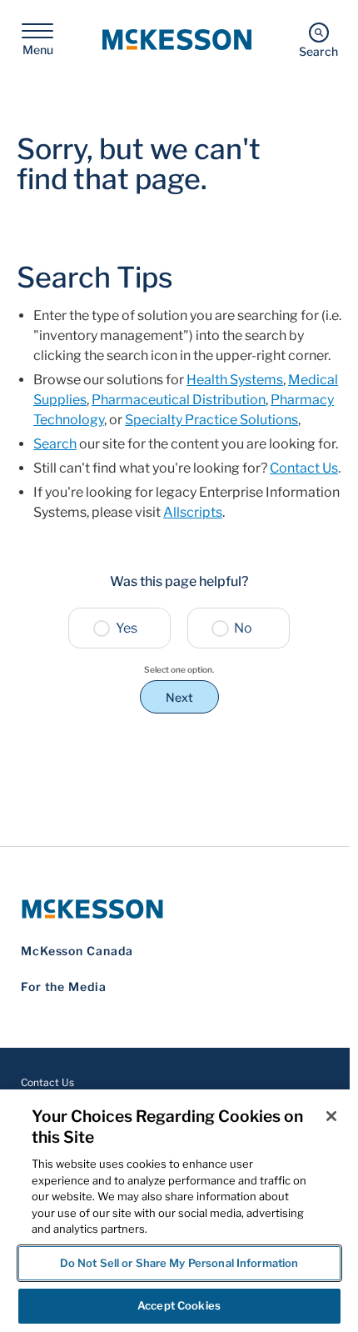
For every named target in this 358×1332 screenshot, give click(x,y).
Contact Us (304, 468)
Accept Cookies (179, 1305)
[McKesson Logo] (179, 909)
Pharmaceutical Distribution (179, 400)
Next (179, 697)
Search (55, 444)
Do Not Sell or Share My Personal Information (179, 1262)
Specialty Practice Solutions (211, 420)
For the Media (64, 986)
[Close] (331, 1116)
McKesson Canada (77, 951)
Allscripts (192, 512)
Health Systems (234, 380)
